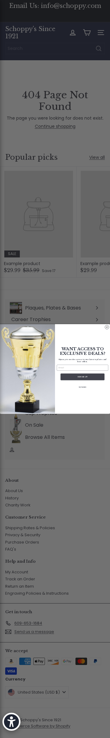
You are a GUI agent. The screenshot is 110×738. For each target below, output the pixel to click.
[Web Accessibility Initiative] (11, 721)
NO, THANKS (82, 387)
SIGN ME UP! (82, 377)
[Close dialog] (107, 327)
